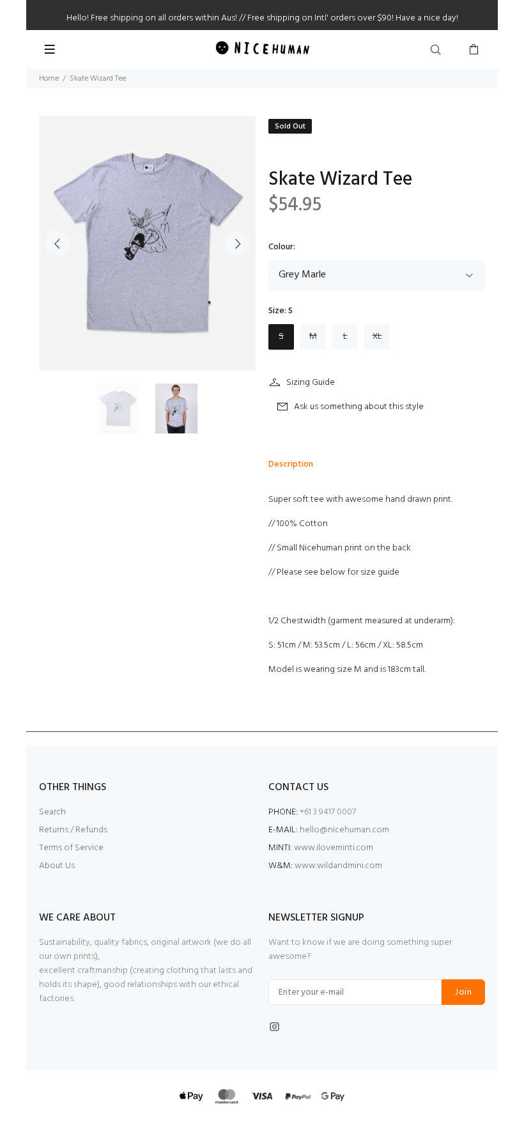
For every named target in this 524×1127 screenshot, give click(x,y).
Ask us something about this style (359, 407)
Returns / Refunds (73, 830)
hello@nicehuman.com (344, 830)
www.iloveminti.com (332, 848)
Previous (57, 243)
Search (52, 812)
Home (49, 78)
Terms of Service (71, 848)
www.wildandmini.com (337, 866)
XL (377, 336)
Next (237, 243)
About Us (57, 866)
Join (463, 992)
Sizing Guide (310, 382)
